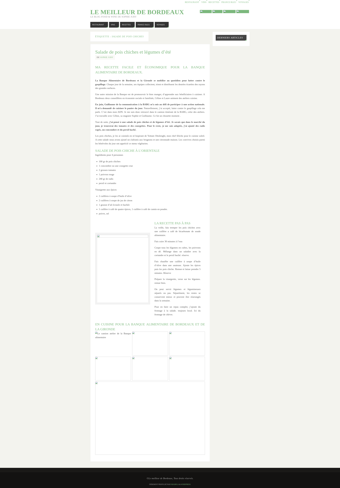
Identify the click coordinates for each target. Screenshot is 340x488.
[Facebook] (229, 11)
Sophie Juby (106, 57)
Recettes (214, 2)
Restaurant (192, 2)
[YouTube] (206, 11)
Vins (203, 2)
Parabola (174, 484)
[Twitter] (217, 11)
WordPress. (186, 484)
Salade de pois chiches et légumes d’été (133, 52)
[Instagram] (242, 11)
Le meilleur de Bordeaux (137, 12)
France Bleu (228, 2)
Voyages (243, 2)
